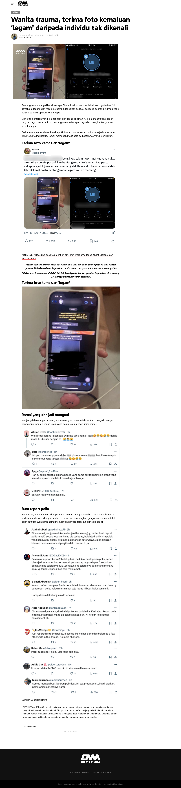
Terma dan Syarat (102, 772)
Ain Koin (27, 38)
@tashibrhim (40, 699)
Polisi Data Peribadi (80, 772)
